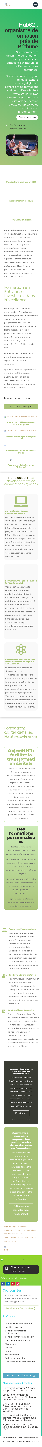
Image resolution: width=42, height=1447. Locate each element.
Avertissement (12, 1355)
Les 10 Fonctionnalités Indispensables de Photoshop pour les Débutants (20, 1397)
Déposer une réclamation (17, 1340)
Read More (21, 1113)
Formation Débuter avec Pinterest (21, 466)
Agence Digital (23, 1441)
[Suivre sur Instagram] (17, 1284)
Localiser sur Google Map (19, 1308)
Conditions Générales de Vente (20, 1337)
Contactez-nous (27, 117)
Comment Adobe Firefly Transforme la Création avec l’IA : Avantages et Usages (19, 1418)
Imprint (8, 1351)
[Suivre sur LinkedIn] (8, 1284)
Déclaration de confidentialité (20, 1362)
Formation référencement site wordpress (21, 423)
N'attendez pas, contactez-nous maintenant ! (21, 1210)
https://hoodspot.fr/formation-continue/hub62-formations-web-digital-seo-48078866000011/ (20, 1230)
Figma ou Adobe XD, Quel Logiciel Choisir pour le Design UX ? (20, 1427)
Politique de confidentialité (18, 1324)
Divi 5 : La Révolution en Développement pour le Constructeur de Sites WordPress (17, 1407)
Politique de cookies (15, 1358)
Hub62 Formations (11, 1238)
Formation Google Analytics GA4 (21, 437)
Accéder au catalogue (21, 406)
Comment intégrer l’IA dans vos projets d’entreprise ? (21, 1071)
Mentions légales (13, 1327)
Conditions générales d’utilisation (15, 1332)
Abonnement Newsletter (19, 1375)
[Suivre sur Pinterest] (13, 1284)
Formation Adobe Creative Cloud (21, 452)
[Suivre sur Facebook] (3, 1284)
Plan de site (10, 1344)
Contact (9, 1347)
